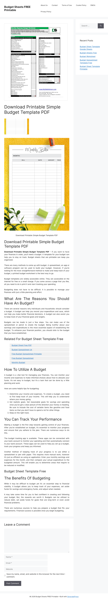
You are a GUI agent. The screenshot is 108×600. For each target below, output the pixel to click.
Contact (55, 5)
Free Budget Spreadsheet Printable (27, 354)
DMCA (92, 5)
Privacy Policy (46, 12)
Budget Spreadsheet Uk (22, 350)
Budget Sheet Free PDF (22, 345)
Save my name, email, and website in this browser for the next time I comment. (36, 575)
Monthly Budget (18, 362)
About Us (44, 5)
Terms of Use (67, 5)
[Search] (101, 25)
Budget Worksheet (87, 56)
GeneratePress (73, 597)
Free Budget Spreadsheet (23, 358)
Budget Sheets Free (88, 53)
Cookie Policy (81, 5)
